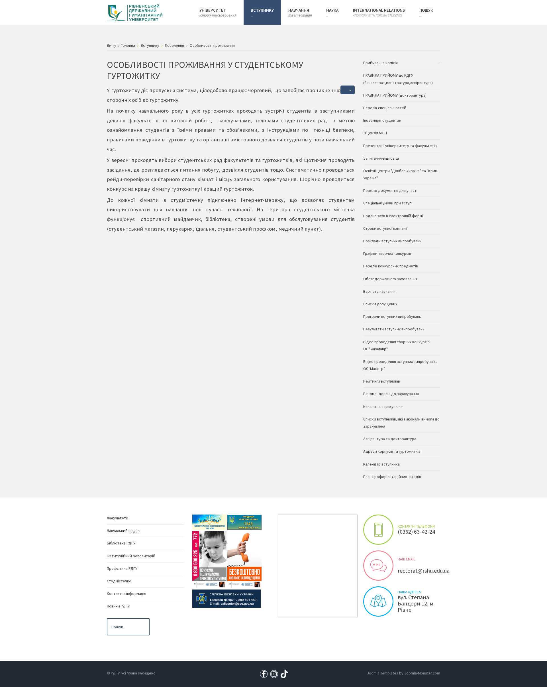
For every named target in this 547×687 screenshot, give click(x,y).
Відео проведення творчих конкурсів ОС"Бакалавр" (396, 345)
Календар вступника (381, 464)
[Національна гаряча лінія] (244, 559)
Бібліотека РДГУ (121, 543)
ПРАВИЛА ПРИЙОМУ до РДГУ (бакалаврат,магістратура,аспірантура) (398, 79)
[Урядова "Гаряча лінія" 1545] (244, 521)
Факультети (117, 518)
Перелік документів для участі (390, 190)
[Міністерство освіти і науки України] (209, 521)
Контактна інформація (126, 593)
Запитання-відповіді (381, 158)
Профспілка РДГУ (122, 568)
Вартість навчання (379, 291)
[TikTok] (284, 673)
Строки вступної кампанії (385, 228)
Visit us (378, 601)
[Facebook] (264, 673)
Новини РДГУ (118, 606)
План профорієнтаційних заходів (392, 476)
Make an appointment (378, 530)
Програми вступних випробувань (392, 316)
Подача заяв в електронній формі (393, 215)
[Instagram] (274, 673)
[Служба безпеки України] (226, 598)
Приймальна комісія (380, 62)
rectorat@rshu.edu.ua (424, 570)
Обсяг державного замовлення (390, 278)
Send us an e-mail (378, 565)
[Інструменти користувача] (347, 90)
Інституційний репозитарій (131, 555)
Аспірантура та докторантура (389, 438)
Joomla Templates (382, 673)
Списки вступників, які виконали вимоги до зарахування (401, 422)
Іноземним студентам (382, 120)
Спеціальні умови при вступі (388, 203)
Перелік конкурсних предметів (390, 266)
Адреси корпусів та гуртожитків (392, 451)
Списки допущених (380, 303)
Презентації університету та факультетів (400, 145)
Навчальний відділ (123, 530)
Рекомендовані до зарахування (391, 393)
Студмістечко (119, 581)
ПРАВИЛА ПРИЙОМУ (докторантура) (394, 95)
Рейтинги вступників (381, 381)
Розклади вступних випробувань (392, 240)
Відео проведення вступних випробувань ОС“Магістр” (400, 365)
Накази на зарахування (383, 406)
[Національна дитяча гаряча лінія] (209, 559)
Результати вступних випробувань (393, 329)
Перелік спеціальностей (384, 107)
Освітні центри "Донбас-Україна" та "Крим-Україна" (400, 174)
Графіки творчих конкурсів (387, 253)
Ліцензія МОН (375, 132)
